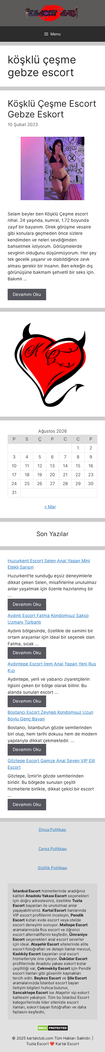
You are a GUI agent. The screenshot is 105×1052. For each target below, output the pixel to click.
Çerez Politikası (52, 848)
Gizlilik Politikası (52, 867)
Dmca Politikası (52, 829)
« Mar (50, 506)
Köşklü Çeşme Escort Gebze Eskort (52, 108)
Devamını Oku (27, 294)
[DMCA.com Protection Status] (52, 1029)
